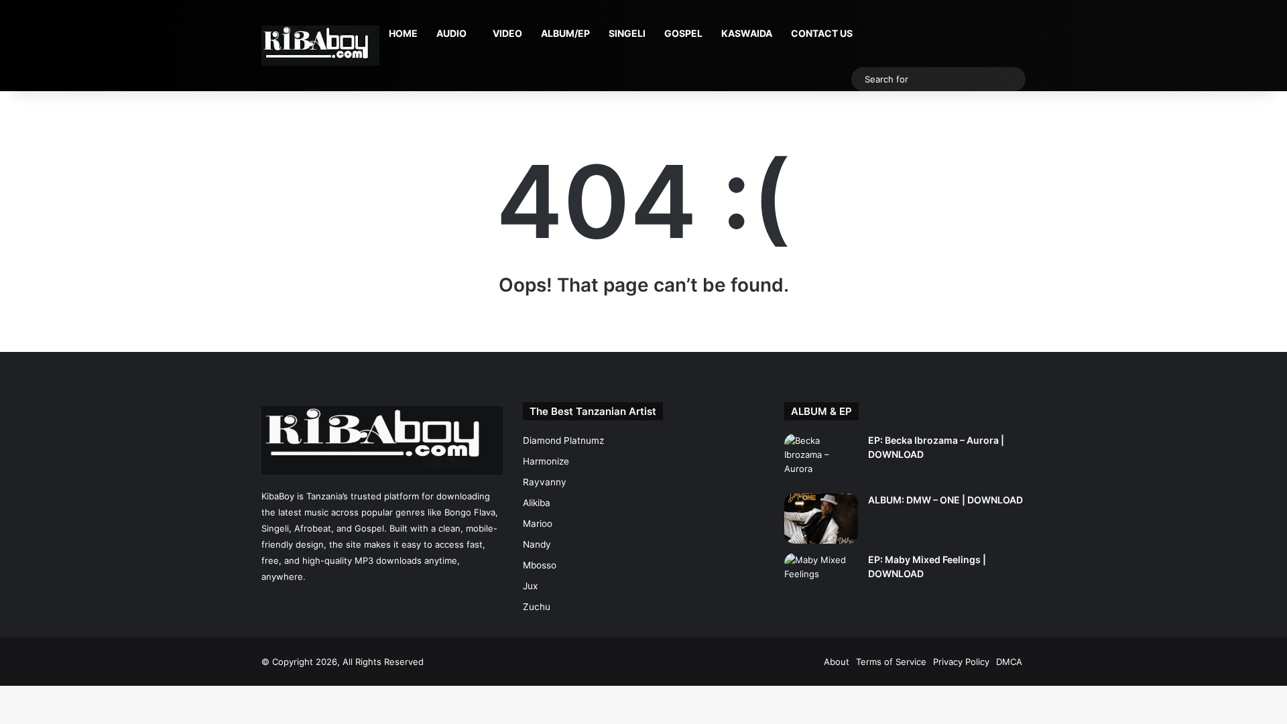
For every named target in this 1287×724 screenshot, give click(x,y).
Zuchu (536, 606)
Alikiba (536, 502)
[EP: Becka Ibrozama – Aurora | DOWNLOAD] (821, 459)
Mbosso (539, 565)
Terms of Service (891, 661)
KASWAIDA (746, 33)
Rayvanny (544, 482)
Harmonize (546, 461)
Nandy (537, 544)
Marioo (537, 523)
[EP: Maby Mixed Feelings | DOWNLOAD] (821, 578)
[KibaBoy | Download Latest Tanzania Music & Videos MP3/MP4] (320, 45)
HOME (403, 33)
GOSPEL (683, 33)
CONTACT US (822, 33)
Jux (530, 586)
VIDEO (507, 33)
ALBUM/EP (565, 33)
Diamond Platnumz (563, 440)
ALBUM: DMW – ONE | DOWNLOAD (945, 499)
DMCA (1009, 661)
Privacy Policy (961, 661)
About (836, 661)
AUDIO (451, 33)
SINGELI (627, 33)
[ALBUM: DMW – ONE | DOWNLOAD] (821, 518)
